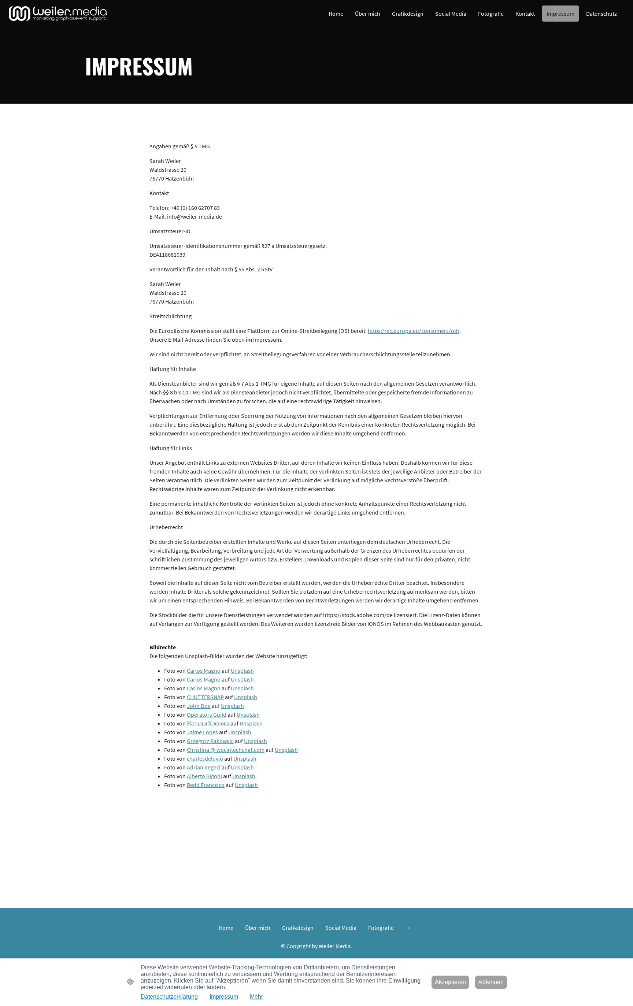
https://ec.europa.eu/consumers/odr (413, 330)
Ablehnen (491, 982)
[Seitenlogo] (58, 13)
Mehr (256, 997)
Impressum (224, 997)
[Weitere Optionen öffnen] (408, 928)
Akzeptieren (450, 982)
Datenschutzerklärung (169, 997)
